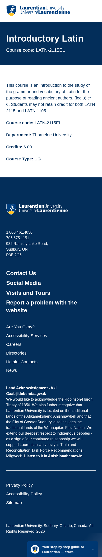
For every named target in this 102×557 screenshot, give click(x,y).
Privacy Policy (19, 485)
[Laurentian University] (38, 11)
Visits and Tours (28, 293)
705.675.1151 (17, 238)
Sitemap (14, 502)
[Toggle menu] (92, 11)
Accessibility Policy (24, 494)
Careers (13, 344)
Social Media (23, 283)
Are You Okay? (20, 327)
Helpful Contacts (21, 362)
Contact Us (21, 273)
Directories (16, 353)
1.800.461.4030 (19, 232)
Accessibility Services (26, 335)
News (11, 370)
